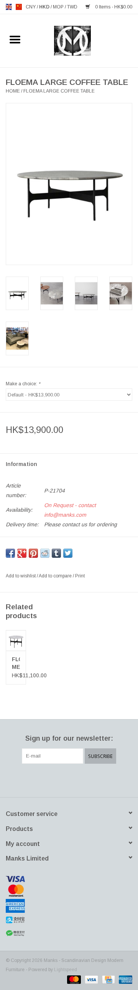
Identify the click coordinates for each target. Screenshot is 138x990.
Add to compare (56, 576)
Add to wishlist (21, 576)
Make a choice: (23, 383)
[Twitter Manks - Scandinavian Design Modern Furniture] (55, 779)
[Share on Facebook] (10, 553)
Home (13, 91)
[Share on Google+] (21, 553)
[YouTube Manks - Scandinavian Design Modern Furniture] (83, 779)
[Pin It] (33, 553)
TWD (72, 7)
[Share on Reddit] (44, 553)
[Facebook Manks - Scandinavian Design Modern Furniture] (41, 779)
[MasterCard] (69, 890)
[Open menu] (15, 39)
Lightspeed (65, 969)
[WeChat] (69, 933)
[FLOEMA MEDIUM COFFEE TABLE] (16, 640)
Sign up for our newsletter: (69, 738)
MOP (59, 7)
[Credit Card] (107, 979)
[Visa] (69, 879)
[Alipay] (69, 920)
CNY (31, 7)
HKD (45, 7)
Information (21, 464)
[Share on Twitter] (67, 553)
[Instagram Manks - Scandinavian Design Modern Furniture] (96, 779)
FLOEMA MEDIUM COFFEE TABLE (16, 663)
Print (80, 576)
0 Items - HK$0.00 (113, 7)
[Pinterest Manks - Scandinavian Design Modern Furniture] (69, 779)
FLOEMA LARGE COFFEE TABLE (59, 91)
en (9, 7)
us (19, 7)
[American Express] (69, 906)
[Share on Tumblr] (56, 553)
